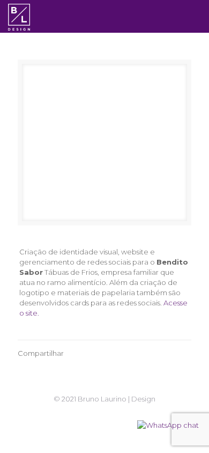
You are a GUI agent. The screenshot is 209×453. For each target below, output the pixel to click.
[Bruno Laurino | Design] (19, 16)
